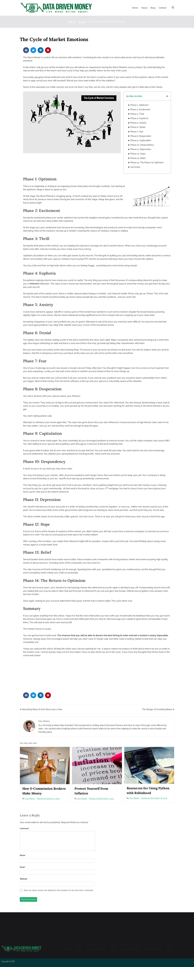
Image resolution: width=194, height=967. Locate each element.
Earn (123, 948)
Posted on (48, 798)
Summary (135, 167)
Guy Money (30, 798)
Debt (113, 948)
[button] (26, 50)
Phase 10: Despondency (142, 145)
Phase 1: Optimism (139, 105)
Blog (153, 8)
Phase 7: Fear (136, 131)
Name (23, 855)
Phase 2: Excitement (140, 109)
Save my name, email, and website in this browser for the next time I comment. (58, 890)
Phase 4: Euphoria (139, 118)
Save (169, 948)
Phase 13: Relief (138, 158)
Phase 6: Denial (137, 127)
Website (23, 879)
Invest (148, 948)
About (144, 8)
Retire (159, 948)
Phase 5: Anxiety (138, 123)
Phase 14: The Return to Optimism (147, 162)
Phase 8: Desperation (140, 136)
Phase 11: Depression (140, 149)
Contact (162, 8)
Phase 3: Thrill (137, 114)
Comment (25, 828)
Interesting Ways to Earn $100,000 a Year (42, 709)
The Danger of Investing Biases (157, 709)
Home (135, 8)
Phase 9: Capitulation (140, 140)
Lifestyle (135, 948)
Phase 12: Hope (137, 153)
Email (23, 867)
